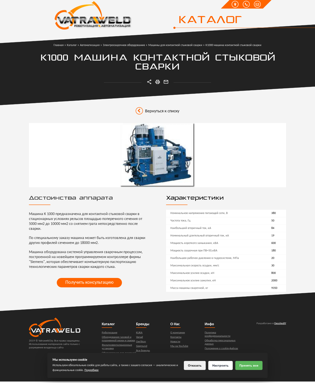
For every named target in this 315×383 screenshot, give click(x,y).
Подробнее (91, 370)
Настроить (220, 365)
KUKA (139, 332)
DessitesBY (280, 323)
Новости (175, 341)
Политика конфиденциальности (217, 334)
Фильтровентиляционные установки (117, 347)
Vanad (139, 337)
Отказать (195, 365)
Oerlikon (141, 341)
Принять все (248, 365)
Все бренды (143, 350)
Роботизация (109, 332)
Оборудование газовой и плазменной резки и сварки (118, 339)
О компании (177, 332)
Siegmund (141, 346)
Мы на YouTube (179, 346)
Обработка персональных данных (220, 342)
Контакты (176, 337)
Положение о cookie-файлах (221, 348)
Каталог (210, 20)
